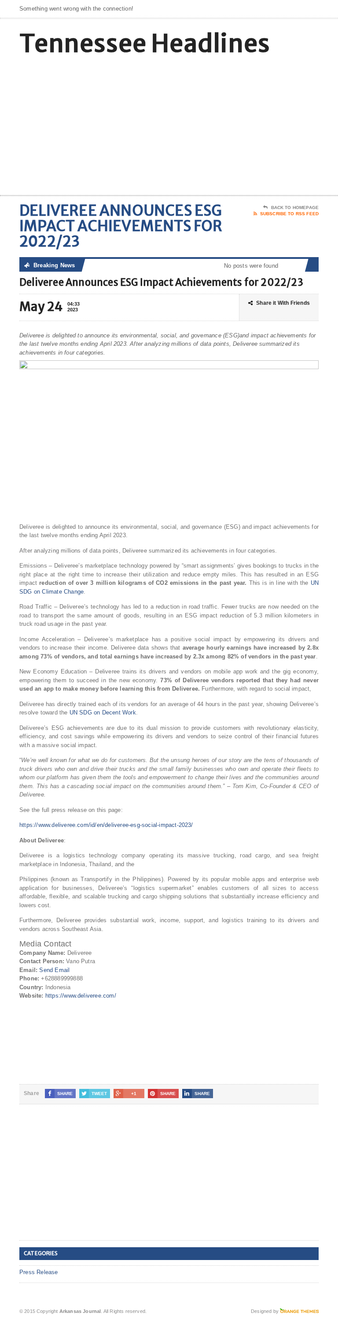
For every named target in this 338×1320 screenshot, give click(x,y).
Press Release (38, 1272)
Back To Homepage (295, 207)
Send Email (54, 970)
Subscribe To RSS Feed (289, 213)
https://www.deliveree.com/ (80, 995)
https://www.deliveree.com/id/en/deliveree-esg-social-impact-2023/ (106, 825)
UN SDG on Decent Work (103, 712)
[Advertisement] (255, 124)
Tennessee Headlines (144, 43)
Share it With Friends (283, 303)
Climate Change (63, 591)
